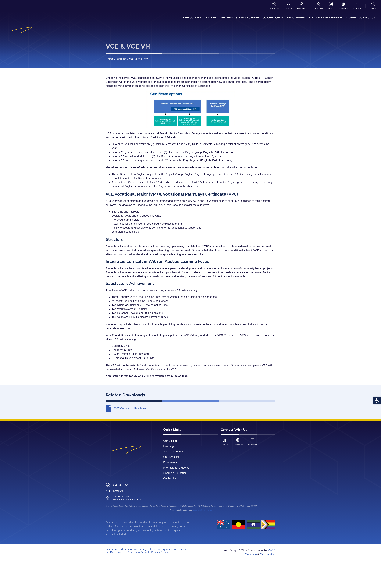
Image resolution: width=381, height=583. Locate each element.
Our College (192, 17)
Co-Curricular (273, 17)
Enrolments (296, 17)
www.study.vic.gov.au (202, 510)
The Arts (227, 17)
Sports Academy (248, 17)
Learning (211, 17)
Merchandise (267, 554)
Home (109, 58)
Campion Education (175, 473)
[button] (377, 400)
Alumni (351, 17)
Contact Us (367, 17)
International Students (325, 17)
